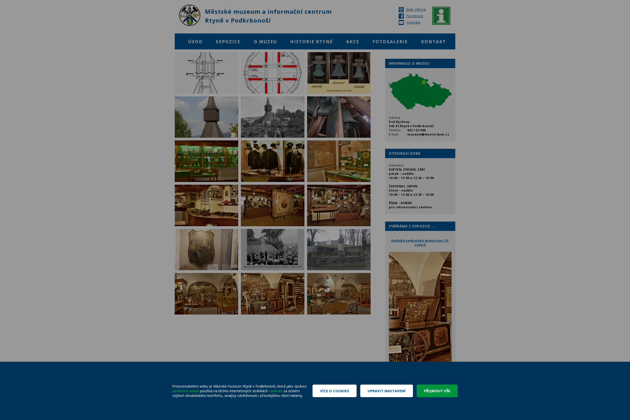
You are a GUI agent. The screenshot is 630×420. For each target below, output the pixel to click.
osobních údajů (185, 391)
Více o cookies (334, 390)
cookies (276, 391)
